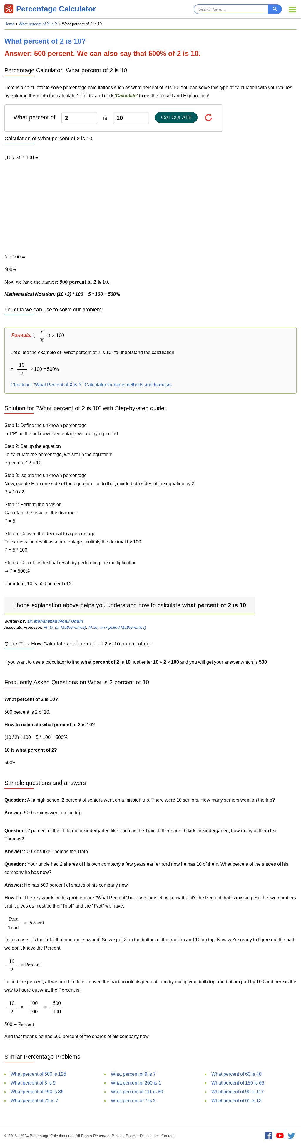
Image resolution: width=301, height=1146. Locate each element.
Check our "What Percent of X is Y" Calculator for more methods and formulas (91, 384)
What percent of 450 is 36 (37, 1091)
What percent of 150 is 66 (237, 1082)
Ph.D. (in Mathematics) (65, 627)
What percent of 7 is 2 (133, 1100)
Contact (168, 1136)
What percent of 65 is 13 (236, 1100)
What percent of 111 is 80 (137, 1091)
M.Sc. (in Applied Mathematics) (117, 627)
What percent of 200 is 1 (136, 1082)
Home (9, 24)
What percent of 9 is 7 (133, 1074)
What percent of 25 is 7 (34, 1100)
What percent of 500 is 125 (38, 1074)
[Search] (275, 9)
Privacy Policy (124, 1136)
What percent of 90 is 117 (237, 1091)
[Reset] (208, 117)
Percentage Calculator (56, 8)
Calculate (176, 117)
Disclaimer (149, 1136)
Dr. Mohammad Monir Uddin (55, 621)
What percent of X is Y (38, 24)
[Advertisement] (150, 207)
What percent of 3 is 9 (33, 1082)
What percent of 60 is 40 (236, 1074)
